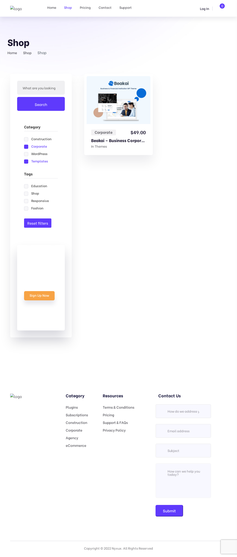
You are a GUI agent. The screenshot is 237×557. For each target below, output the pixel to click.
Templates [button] (39, 161)
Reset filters (37, 223)
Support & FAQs (115, 422)
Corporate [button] (39, 146)
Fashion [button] (37, 207)
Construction (76, 422)
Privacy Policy (114, 430)
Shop (68, 7)
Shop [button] (35, 193)
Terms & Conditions (118, 407)
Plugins (72, 407)
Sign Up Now (39, 295)
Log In (204, 8)
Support (125, 7)
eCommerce (76, 445)
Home (51, 7)
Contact (105, 7)
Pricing (85, 7)
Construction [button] (41, 138)
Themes (101, 146)
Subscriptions (77, 414)
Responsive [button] (40, 200)
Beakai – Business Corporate (118, 140)
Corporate (103, 132)
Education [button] (39, 185)
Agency (72, 437)
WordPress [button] (39, 153)
